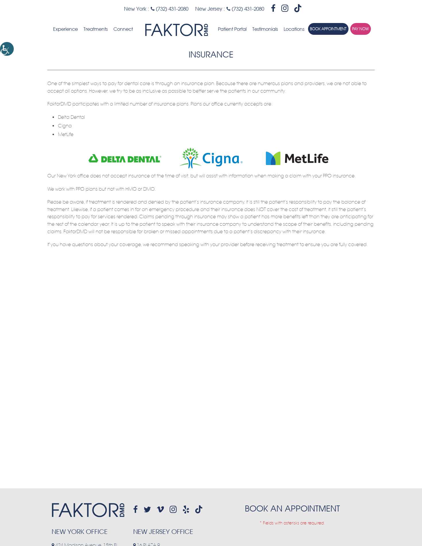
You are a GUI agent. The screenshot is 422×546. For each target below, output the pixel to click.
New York (135, 9)
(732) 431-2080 (171, 9)
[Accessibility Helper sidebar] (7, 49)
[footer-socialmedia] (135, 509)
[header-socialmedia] (273, 8)
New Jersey (208, 9)
